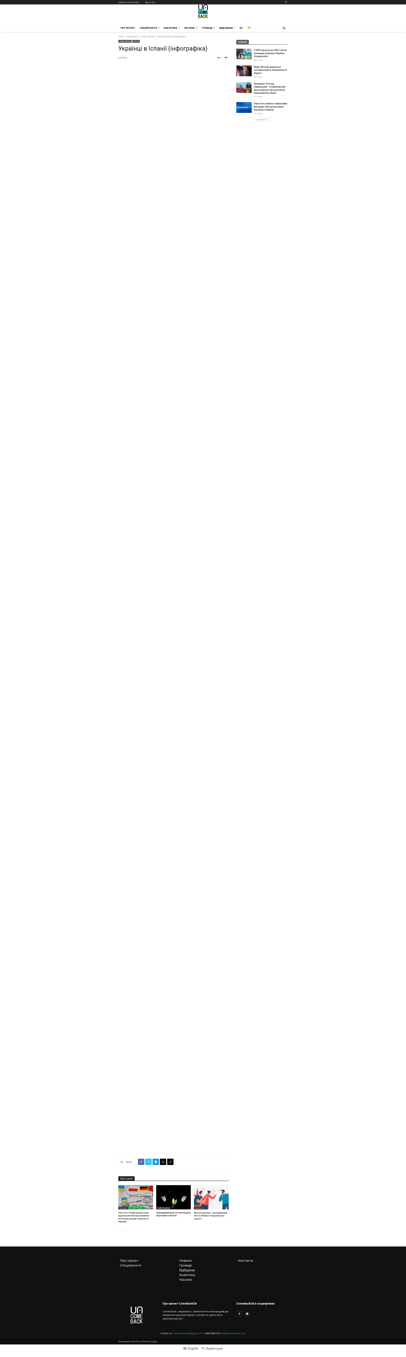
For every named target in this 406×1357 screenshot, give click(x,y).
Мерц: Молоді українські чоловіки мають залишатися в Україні (270, 70)
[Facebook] (286, 2)
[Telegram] (156, 1162)
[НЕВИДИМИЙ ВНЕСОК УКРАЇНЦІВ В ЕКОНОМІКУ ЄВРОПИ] (173, 1197)
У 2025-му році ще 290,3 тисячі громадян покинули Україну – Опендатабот (270, 53)
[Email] (163, 1162)
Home (121, 36)
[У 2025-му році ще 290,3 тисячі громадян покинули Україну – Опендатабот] (244, 54)
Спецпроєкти (132, 36)
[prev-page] (120, 1229)
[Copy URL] (170, 1162)
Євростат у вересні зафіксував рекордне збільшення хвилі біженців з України (270, 106)
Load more (261, 119)
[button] (284, 28)
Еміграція (123, 1208)
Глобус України (147, 36)
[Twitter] (148, 1162)
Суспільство (200, 1208)
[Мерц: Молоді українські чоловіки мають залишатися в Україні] (244, 70)
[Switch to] (241, 28)
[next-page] (125, 1229)
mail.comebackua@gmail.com (188, 1333)
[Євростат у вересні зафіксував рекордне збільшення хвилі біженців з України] (244, 107)
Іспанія (136, 41)
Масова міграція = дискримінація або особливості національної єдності (210, 1216)
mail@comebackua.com (233, 1333)
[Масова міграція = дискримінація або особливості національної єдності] (211, 1197)
